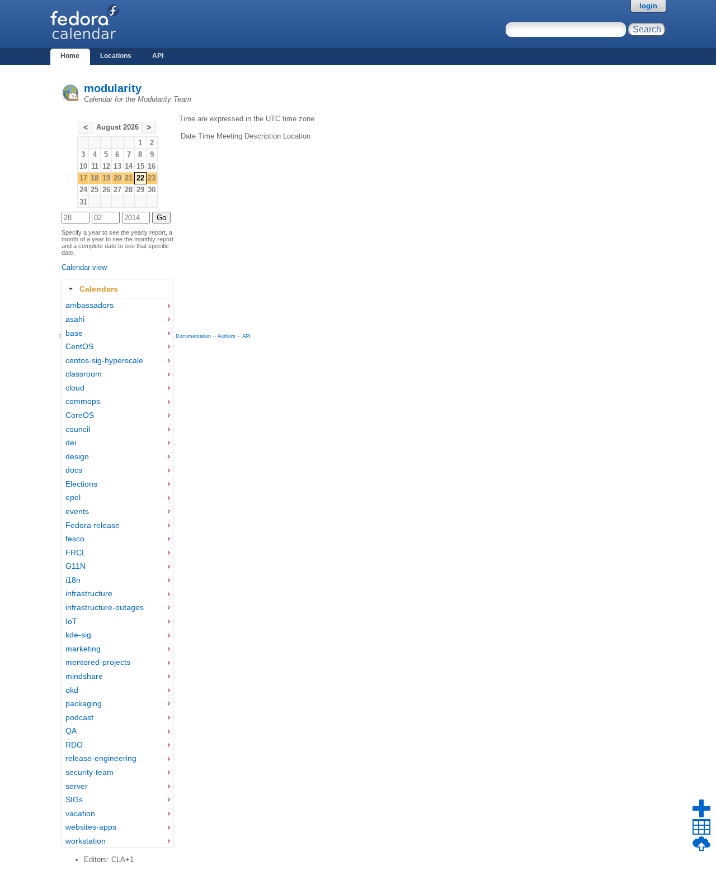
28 (129, 189)
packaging (83, 703)
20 (117, 178)
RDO (74, 744)
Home (69, 56)
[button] (85, 128)
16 (152, 166)
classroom (83, 373)
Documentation (193, 336)
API (157, 56)
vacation (80, 813)
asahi (74, 319)
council (77, 429)
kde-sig (78, 634)
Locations (115, 56)
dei (70, 442)
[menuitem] (117, 305)
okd (71, 690)
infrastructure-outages (104, 607)
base (74, 333)
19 (106, 178)
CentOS (79, 346)
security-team (89, 772)
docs (73, 469)
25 (94, 189)
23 (152, 178)
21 (129, 178)
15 (140, 166)
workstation (85, 840)
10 (83, 166)
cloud (74, 387)
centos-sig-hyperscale (104, 360)
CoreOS (79, 415)
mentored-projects (97, 662)
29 (140, 189)
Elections (81, 483)
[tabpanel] (117, 573)
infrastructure (88, 593)
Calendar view (84, 267)
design (77, 456)
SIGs (74, 799)
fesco (74, 538)
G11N (75, 565)
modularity (113, 88)
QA (71, 730)
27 (117, 189)
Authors (226, 336)
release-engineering (100, 758)
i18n (73, 579)
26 (106, 189)
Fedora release (92, 525)
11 (94, 166)
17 (83, 178)
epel (73, 497)
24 (83, 189)
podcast (79, 717)
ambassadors (89, 305)
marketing (83, 648)
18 (94, 178)
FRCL (75, 552)
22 (140, 178)
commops (82, 401)
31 (83, 202)
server (76, 786)
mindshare (84, 676)
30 (152, 189)
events (77, 511)
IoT (71, 621)
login (648, 6)
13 (117, 166)
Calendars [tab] (98, 288)
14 (129, 166)
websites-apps (90, 826)
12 (106, 166)
